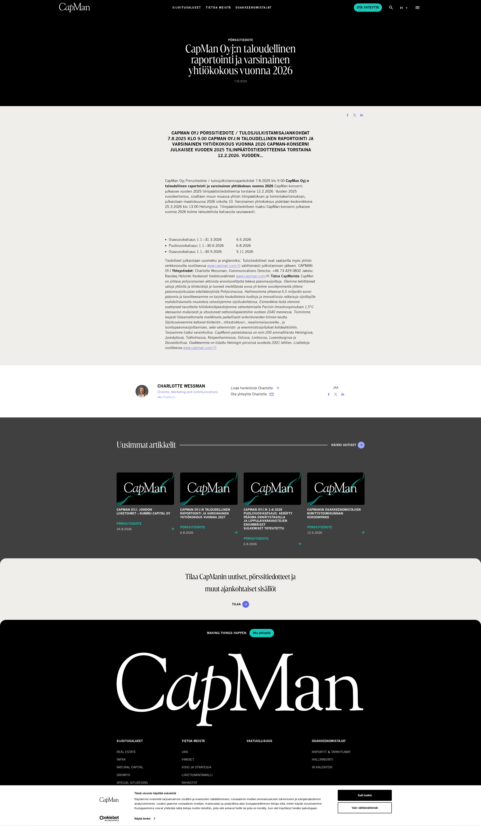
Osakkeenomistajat (253, 7)
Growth (123, 775)
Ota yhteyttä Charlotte (249, 394)
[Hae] (391, 7)
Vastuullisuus (259, 741)
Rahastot (190, 783)
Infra (121, 759)
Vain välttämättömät (365, 807)
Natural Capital (130, 767)
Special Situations (132, 783)
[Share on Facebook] (348, 115)
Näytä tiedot (142, 818)
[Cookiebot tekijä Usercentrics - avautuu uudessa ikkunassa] (109, 818)
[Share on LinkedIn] (362, 115)
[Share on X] (355, 115)
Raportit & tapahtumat (331, 752)
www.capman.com (250, 276)
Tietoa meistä (218, 7)
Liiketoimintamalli (197, 775)
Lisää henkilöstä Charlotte (252, 388)
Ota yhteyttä (368, 7)
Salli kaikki (365, 795)
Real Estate (126, 752)
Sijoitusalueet (186, 7)
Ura (185, 752)
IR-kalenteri (322, 767)
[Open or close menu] (417, 7)
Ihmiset (188, 759)
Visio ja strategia (196, 767)
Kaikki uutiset (343, 445)
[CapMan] (74, 7)
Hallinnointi (322, 759)
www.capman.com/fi (223, 265)
